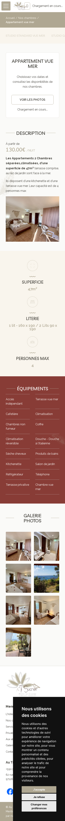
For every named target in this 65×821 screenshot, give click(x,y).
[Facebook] (10, 791)
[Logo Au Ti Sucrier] (20, 6)
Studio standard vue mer (25, 35)
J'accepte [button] (39, 789)
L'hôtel (10, 714)
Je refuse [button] (39, 797)
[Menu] (5, 6)
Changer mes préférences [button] (39, 806)
